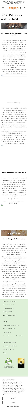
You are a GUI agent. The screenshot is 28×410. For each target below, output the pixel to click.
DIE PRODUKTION (8, 349)
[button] (3, 8)
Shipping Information (9, 301)
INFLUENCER (7, 332)
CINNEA (13, 114)
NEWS (5, 322)
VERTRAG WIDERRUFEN (10, 315)
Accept (13, 398)
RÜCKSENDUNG (8, 311)
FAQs (4, 353)
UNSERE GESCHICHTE (9, 342)
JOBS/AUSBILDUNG (9, 329)
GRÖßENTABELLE (8, 308)
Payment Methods (8, 304)
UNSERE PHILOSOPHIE (10, 346)
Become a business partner (11, 325)
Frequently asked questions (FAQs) (13, 335)
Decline (13, 402)
